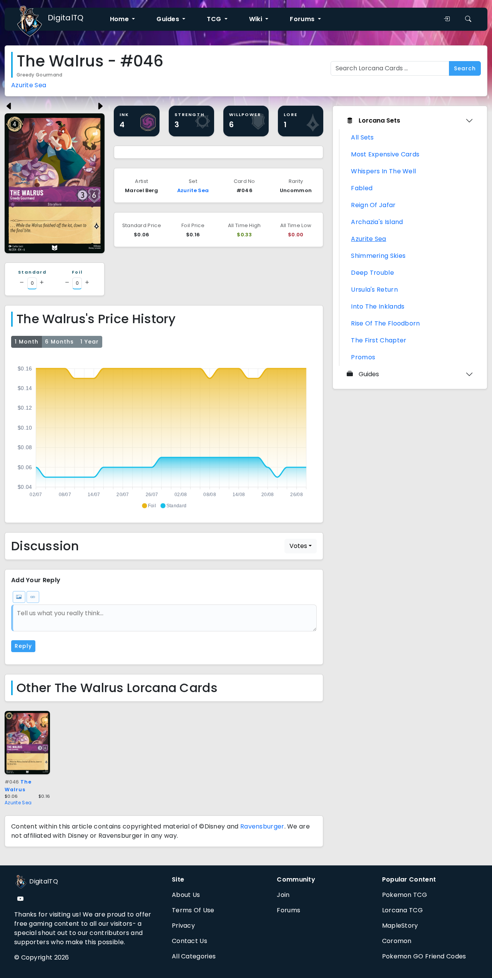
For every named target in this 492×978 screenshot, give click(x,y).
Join (283, 894)
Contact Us (189, 940)
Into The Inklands (377, 306)
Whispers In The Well (383, 171)
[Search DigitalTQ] (468, 19)
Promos (363, 357)
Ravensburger (262, 826)
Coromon (397, 940)
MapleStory (400, 925)
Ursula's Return (374, 289)
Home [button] (120, 19)
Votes (298, 545)
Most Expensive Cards (385, 154)
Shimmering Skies (378, 255)
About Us (186, 894)
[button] (148, 506)
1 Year (89, 341)
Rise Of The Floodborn (385, 323)
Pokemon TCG (404, 894)
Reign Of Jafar (373, 205)
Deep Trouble (372, 272)
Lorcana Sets (379, 120)
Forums (288, 910)
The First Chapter (378, 340)
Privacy (183, 925)
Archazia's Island (377, 222)
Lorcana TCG (402, 910)
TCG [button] (215, 19)
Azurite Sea (28, 85)
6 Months (59, 341)
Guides (369, 374)
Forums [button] (303, 19)
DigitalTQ (66, 17)
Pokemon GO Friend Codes (424, 956)
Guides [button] (168, 19)
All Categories (194, 956)
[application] (164, 434)
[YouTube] (20, 899)
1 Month (26, 341)
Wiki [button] (256, 19)
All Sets (362, 137)
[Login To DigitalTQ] (446, 19)
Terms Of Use (193, 910)
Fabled (361, 188)
